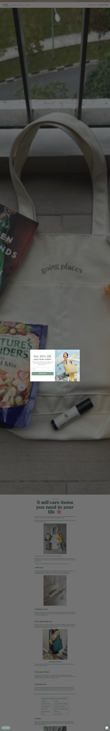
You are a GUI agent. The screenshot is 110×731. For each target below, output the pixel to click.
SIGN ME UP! (42, 373)
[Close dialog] (78, 351)
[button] (107, 728)
